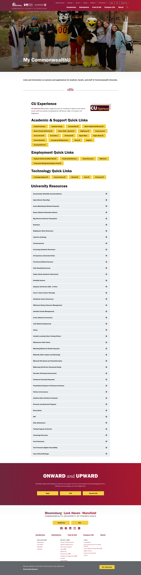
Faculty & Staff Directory (69, 159)
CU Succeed (68, 135)
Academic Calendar (39, 126)
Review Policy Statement (30, 569)
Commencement (100, 131)
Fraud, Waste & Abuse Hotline (92, 548)
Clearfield (39, 549)
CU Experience (36, 108)
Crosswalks (53, 135)
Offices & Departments (66, 544)
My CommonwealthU (66, 547)
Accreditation (87, 542)
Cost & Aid (96, 7)
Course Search (38, 135)
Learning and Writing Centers (59, 140)
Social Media (63, 560)
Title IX (85, 555)
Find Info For (102, 3)
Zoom (86, 177)
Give (79, 523)
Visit (117, 3)
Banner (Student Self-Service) (93, 126)
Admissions (84, 7)
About (120, 7)
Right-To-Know (88, 551)
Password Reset (59, 177)
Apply (111, 3)
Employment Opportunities (67, 556)
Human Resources (88, 159)
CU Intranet (98, 177)
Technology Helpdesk (40, 177)
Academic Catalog (57, 126)
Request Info (124, 3)
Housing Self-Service (40, 145)
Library (76, 140)
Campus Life (109, 7)
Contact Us (61, 523)
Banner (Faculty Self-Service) (42, 131)
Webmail (74, 177)
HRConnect (103, 159)
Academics (71, 7)
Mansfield (40, 547)
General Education (39, 140)
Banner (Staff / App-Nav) (65, 131)
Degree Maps (83, 135)
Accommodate (72, 126)
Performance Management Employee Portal (47, 163)
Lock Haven (40, 544)
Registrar (89, 140)
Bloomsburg (40, 542)
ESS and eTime (64, 554)
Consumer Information (90, 553)
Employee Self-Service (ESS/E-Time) (44, 159)
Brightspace (84, 131)
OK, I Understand (107, 567)
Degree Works (97, 135)
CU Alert (62, 558)
